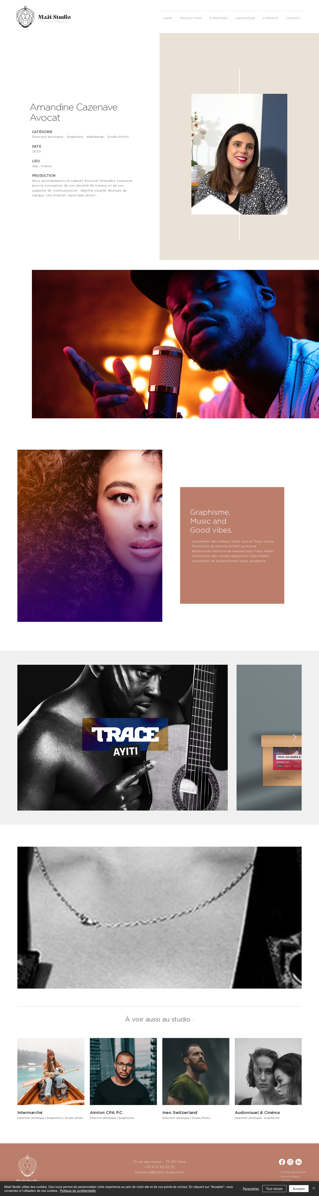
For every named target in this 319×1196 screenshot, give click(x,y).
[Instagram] (290, 1162)
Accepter (299, 1188)
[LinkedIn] (298, 1162)
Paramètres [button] (251, 1188)
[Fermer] (313, 1189)
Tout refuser (274, 1188)
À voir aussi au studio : (159, 1019)
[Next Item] (294, 737)
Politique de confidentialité (78, 1190)
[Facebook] (282, 1162)
